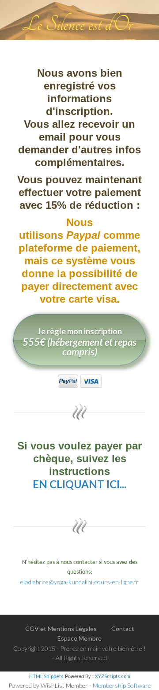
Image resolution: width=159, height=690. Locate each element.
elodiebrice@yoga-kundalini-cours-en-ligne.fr (79, 582)
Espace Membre (79, 638)
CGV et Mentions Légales (61, 628)
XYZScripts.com (112, 676)
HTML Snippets (46, 676)
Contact (122, 628)
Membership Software (122, 685)
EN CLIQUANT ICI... (79, 484)
